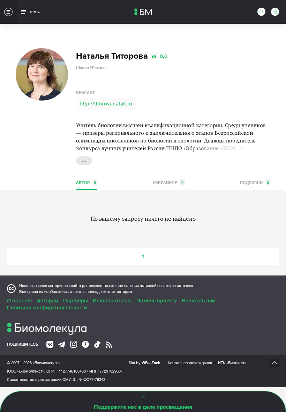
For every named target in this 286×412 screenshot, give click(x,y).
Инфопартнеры (112, 300)
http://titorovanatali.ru (106, 104)
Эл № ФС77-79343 (89, 379)
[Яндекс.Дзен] (85, 344)
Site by (144, 362)
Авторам (47, 300)
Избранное (168, 182)
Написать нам (199, 300)
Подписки (254, 182)
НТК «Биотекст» (232, 363)
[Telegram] (61, 344)
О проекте (19, 300)
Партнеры (75, 300)
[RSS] (109, 344)
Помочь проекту (156, 300)
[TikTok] (97, 344)
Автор (86, 182)
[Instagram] (73, 344)
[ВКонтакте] (49, 344)
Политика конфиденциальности (47, 307)
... (84, 159)
